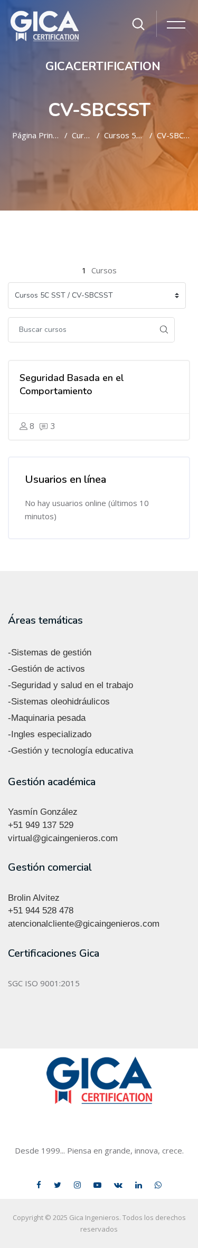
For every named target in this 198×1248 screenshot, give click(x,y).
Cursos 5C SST (124, 135)
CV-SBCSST (173, 135)
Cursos (82, 135)
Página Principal (36, 135)
